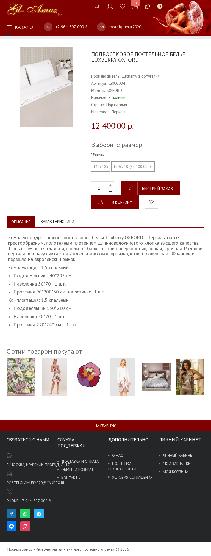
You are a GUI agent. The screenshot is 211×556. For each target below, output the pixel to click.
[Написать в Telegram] (160, 6)
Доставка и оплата (80, 461)
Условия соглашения (132, 477)
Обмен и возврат (77, 469)
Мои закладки (177, 463)
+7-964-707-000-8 (71, 26)
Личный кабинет (179, 455)
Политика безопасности (122, 466)
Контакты (70, 477)
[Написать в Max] (169, 3)
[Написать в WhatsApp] (147, 6)
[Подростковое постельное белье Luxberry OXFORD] (46, 86)
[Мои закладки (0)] (122, 6)
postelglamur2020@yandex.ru (136, 26)
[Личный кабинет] (110, 6)
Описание (21, 221)
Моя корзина (175, 471)
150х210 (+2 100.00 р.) (133, 166)
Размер (98, 154)
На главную (105, 425)
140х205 (100, 166)
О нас (117, 455)
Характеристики (57, 221)
